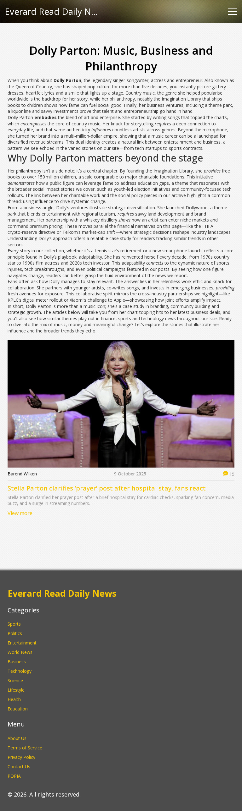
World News (20, 652)
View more (20, 513)
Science (15, 680)
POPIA (14, 776)
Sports (14, 624)
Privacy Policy (21, 757)
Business (17, 662)
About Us (17, 738)
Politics (15, 633)
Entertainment (22, 643)
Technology (20, 671)
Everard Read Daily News (52, 11)
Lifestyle (16, 690)
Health (14, 699)
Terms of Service (25, 748)
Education (18, 709)
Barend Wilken (22, 474)
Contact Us (19, 767)
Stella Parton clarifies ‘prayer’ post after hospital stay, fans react (107, 488)
